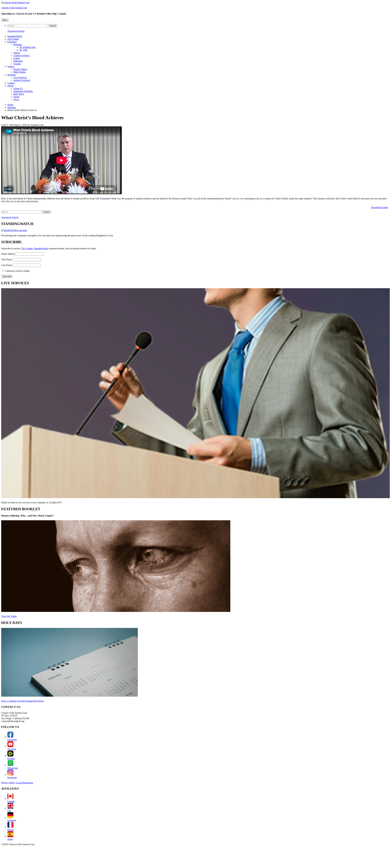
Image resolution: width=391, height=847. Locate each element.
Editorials (18, 61)
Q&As (16, 52)
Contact (11, 83)
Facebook (12, 739)
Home (10, 104)
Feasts (16, 96)
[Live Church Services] (195, 393)
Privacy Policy (8, 782)
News (16, 99)
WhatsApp (12, 768)
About (10, 85)
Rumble (11, 758)
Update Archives (21, 55)
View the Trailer (9, 616)
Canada (11, 801)
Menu (4, 20)
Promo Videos (20, 69)
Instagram (12, 777)
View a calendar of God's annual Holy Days (22, 701)
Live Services (20, 77)
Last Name (6, 265)
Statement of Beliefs (23, 91)
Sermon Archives (21, 80)
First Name (6, 259)
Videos (10, 66)
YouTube (11, 749)
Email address (8, 254)
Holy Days (18, 94)
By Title (23, 50)
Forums (17, 63)
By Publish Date (27, 47)
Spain (10, 839)
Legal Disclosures (24, 782)
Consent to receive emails (17, 271)
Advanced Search (15, 31)
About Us (18, 88)
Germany (11, 820)
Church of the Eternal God (14, 7)
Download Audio (379, 207)
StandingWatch (14, 36)
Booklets (17, 44)
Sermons (11, 74)
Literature (12, 41)
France (10, 829)
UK (9, 810)
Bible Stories (19, 72)
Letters (16, 58)
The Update (13, 39)
